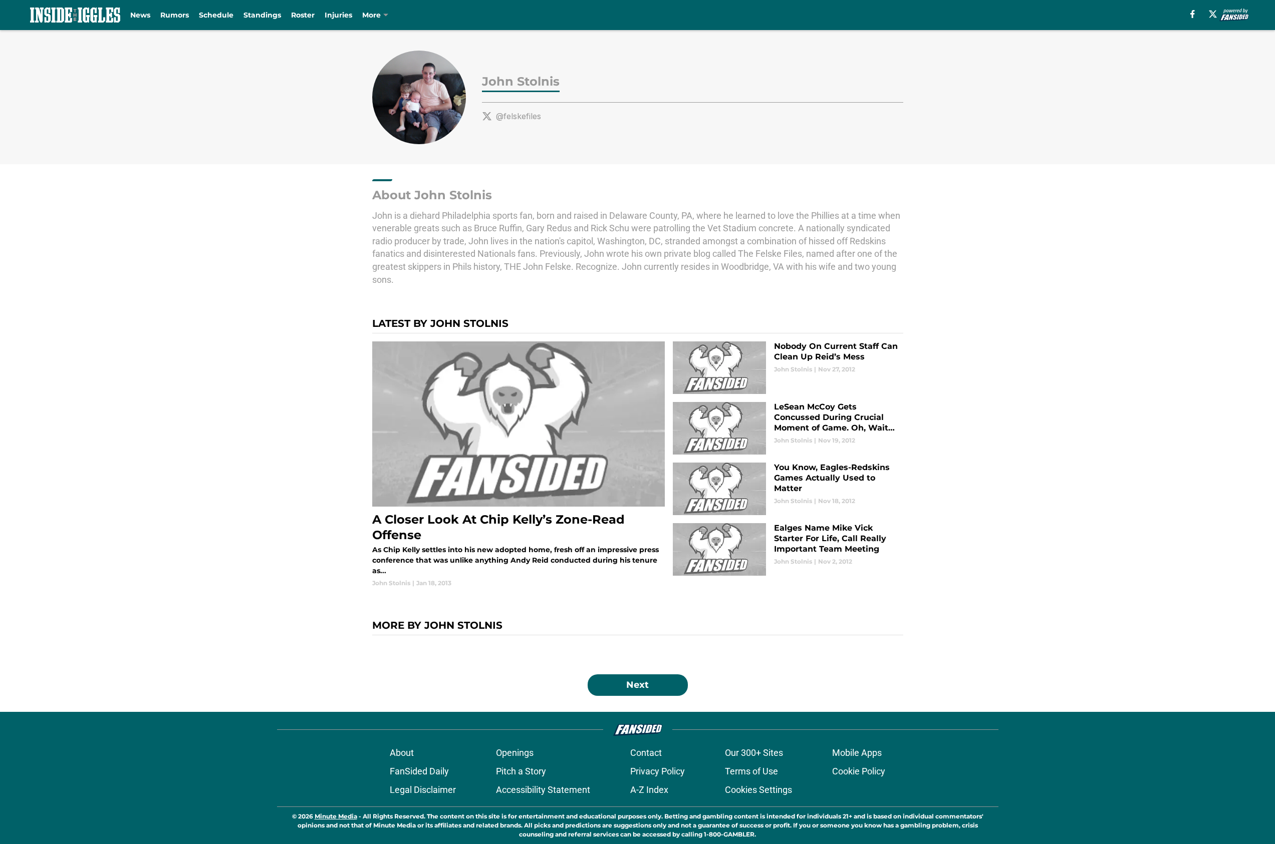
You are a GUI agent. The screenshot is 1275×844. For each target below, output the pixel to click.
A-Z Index (649, 789)
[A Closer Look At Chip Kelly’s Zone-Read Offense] (518, 464)
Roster (303, 15)
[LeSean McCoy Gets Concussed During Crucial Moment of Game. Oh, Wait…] (788, 428)
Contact (646, 752)
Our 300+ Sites (754, 752)
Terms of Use (751, 771)
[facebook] (1192, 14)
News (140, 15)
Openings (515, 752)
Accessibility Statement (543, 789)
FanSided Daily (419, 771)
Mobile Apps (857, 752)
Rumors (174, 15)
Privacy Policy (657, 771)
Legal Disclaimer (423, 789)
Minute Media (336, 816)
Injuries (338, 15)
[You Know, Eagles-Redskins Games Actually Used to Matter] (788, 489)
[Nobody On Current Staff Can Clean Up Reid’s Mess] (788, 367)
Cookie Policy (858, 771)
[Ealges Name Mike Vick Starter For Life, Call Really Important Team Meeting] (788, 549)
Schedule (216, 15)
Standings (262, 15)
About (402, 752)
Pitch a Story (521, 771)
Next (637, 684)
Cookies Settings (758, 789)
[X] (1213, 14)
